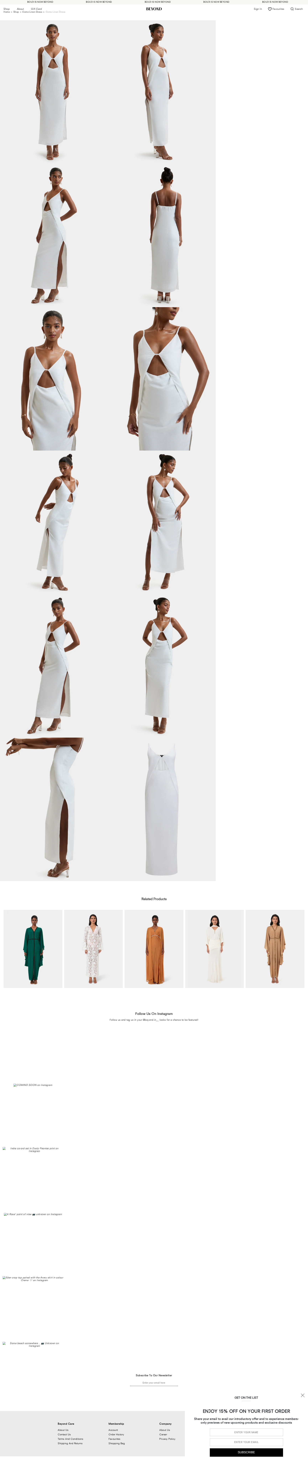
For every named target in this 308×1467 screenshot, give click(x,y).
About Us (63, 1430)
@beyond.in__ (151, 1019)
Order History (116, 1434)
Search (299, 8)
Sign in (258, 8)
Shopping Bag (117, 1443)
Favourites (114, 1438)
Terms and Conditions (70, 1438)
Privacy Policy (167, 1438)
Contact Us (64, 1434)
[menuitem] (7, 9)
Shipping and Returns (70, 1443)
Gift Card (36, 8)
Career (163, 1434)
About (20, 8)
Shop (7, 8)
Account (113, 1430)
